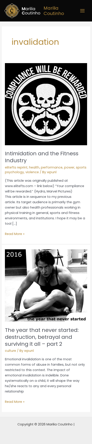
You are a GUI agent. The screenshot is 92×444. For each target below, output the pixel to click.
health (34, 167)
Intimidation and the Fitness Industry (41, 157)
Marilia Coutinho (54, 11)
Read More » (15, 233)
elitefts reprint (16, 167)
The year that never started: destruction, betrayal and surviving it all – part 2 (42, 337)
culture (10, 350)
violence (32, 172)
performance (52, 167)
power (69, 167)
